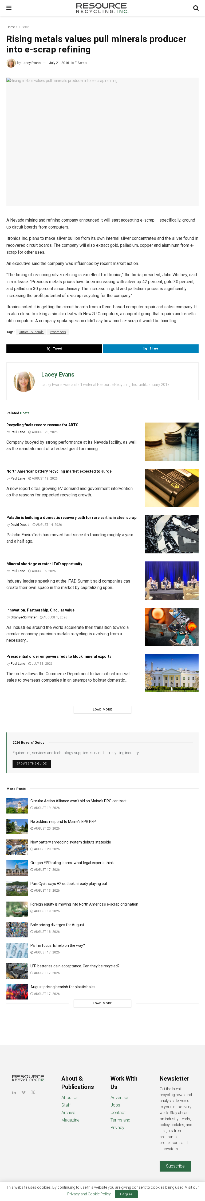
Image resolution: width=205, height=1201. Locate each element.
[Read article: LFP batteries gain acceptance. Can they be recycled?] (17, 971)
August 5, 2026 (43, 571)
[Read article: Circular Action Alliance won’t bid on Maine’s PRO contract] (17, 806)
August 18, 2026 (46, 932)
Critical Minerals (31, 332)
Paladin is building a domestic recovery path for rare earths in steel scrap (71, 517)
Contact (118, 1112)
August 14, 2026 (48, 525)
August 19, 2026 (44, 478)
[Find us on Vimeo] (23, 1092)
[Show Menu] (8, 8)
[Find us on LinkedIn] (14, 1092)
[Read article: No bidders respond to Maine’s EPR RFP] (17, 826)
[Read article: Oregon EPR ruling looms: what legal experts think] (17, 867)
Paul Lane (18, 432)
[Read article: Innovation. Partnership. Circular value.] (172, 627)
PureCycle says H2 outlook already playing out (69, 883)
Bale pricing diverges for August (57, 925)
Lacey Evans (31, 63)
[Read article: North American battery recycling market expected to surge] (172, 488)
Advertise (119, 1097)
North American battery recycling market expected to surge (59, 471)
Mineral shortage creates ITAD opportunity (44, 564)
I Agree (126, 1194)
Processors (58, 332)
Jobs (115, 1105)
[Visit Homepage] (102, 8)
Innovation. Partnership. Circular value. (41, 610)
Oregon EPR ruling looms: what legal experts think (72, 863)
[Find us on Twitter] (33, 1092)
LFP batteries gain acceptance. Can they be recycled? (75, 966)
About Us (69, 1097)
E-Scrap (24, 27)
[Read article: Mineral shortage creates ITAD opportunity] (172, 580)
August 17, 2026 (46, 870)
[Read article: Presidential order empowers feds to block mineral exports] (172, 673)
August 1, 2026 (54, 617)
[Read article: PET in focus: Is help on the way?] (17, 950)
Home (10, 27)
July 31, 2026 (42, 664)
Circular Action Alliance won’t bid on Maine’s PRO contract (78, 801)
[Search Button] (196, 8)
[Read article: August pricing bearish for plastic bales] (17, 991)
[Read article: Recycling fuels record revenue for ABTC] (172, 442)
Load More (102, 709)
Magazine (70, 1120)
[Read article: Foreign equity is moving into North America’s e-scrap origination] (17, 909)
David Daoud (20, 525)
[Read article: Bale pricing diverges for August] (17, 929)
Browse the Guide (32, 763)
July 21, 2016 (59, 63)
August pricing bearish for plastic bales (63, 987)
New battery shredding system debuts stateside (70, 842)
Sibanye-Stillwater (24, 617)
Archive (68, 1112)
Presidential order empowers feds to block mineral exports (59, 656)
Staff (65, 1105)
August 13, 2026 (46, 890)
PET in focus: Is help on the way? (57, 945)
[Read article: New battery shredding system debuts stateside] (17, 847)
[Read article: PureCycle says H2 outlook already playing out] (17, 888)
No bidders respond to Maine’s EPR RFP (63, 821)
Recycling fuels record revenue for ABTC (42, 425)
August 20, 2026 (44, 432)
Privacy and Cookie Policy (89, 1194)
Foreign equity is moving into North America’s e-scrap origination (84, 904)
